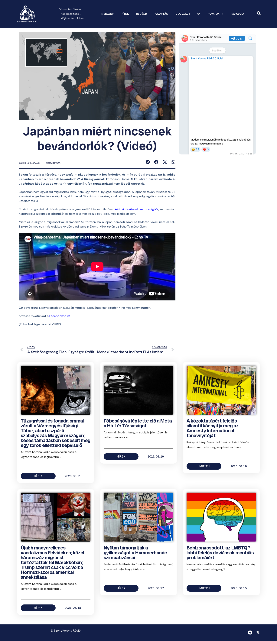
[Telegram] (250, 632)
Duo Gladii (183, 13)
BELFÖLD (141, 13)
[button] (147, 162)
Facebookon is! (59, 316)
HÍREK (125, 13)
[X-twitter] (258, 632)
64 (198, 13)
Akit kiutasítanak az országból (136, 209)
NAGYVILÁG (161, 13)
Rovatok (213, 13)
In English (107, 13)
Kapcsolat (238, 13)
